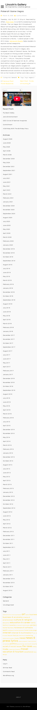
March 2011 (7, 567)
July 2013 (6, 469)
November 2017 (9, 339)
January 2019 (8, 288)
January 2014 (8, 453)
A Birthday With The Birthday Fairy (15, 128)
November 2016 (9, 382)
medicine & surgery (8, 638)
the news (27, 646)
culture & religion (23, 620)
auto (27, 614)
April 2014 (7, 441)
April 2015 (7, 425)
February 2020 (8, 241)
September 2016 (9, 390)
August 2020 (7, 217)
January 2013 (8, 492)
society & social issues (12, 646)
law (34, 633)
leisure (10, 635)
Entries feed (7, 667)
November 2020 (9, 209)
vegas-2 (31, 77)
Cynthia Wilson (22, 15)
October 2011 (8, 543)
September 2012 (9, 508)
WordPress (26, 706)
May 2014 (6, 437)
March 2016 (7, 414)
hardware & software (23, 628)
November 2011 (9, 539)
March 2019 (7, 280)
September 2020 (9, 213)
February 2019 (8, 284)
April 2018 (7, 319)
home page (33, 630)
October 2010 (8, 586)
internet (7, 633)
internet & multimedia (21, 633)
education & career (20, 622)
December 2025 (9, 158)
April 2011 (7, 563)
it (32, 633)
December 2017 (9, 335)
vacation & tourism (13, 652)
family (33, 622)
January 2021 (8, 202)
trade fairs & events (14, 649)
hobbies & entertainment (16, 630)
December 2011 (9, 535)
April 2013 (7, 480)
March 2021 (7, 194)
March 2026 (7, 154)
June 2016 (7, 402)
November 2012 (9, 500)
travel (24, 649)
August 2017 (7, 351)
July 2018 (6, 308)
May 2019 (6, 276)
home (26, 630)
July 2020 (6, 221)
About (18, 697)
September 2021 (9, 170)
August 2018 (7, 304)
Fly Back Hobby (8, 113)
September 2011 (9, 547)
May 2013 (6, 476)
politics (13, 644)
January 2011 (8, 575)
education (6, 622)
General (14, 77)
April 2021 (7, 190)
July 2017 (6, 355)
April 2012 (7, 523)
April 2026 (7, 151)
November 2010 (9, 582)
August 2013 (7, 465)
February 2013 (8, 488)
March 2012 (7, 527)
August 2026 (7, 139)
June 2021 (7, 182)
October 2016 (8, 386)
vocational (28, 652)
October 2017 (8, 343)
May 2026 (6, 147)
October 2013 (8, 461)
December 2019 (9, 249)
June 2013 (7, 472)
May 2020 (6, 229)
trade (5, 649)
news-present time (25, 641)
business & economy (13, 617)
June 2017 (7, 359)
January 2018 (8, 331)
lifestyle (15, 635)
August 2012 (7, 512)
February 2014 (8, 449)
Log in (5, 663)
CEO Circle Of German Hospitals (15, 120)
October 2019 (8, 257)
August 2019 (7, 264)
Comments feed (9, 671)
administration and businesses (12, 614)
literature (22, 635)
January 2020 (8, 245)
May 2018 (6, 315)
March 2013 (7, 484)
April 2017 (7, 366)
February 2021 (8, 198)
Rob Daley (10, 22)
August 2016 (7, 394)
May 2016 (6, 406)
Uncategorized (8, 605)
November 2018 (9, 292)
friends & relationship (23, 625)
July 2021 (6, 178)
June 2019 (7, 272)
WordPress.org (8, 675)
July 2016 (6, 398)
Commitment (7, 124)
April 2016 (7, 410)
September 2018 (9, 300)
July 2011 (6, 551)
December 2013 (9, 457)
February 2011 (8, 571)
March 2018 (7, 323)
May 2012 (6, 519)
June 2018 (7, 311)
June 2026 (7, 143)
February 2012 (8, 531)
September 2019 (9, 260)
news (22, 638)
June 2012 (7, 516)
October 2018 (8, 296)
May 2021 (6, 186)
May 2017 (6, 363)
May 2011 (6, 559)
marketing (29, 635)
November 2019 (9, 253)
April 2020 (7, 233)
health (5, 630)
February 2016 (8, 417)
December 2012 (9, 496)
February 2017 (8, 370)
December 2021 (9, 166)
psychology (21, 644)
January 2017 (8, 374)
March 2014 (7, 445)
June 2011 (7, 555)
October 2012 (8, 504)
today (35, 646)
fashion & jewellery (10, 625)
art (23, 614)
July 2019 (6, 268)
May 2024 (6, 162)
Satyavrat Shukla (16, 41)
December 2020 (9, 205)
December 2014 (9, 429)
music (17, 638)
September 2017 (9, 347)
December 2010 (9, 578)
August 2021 (7, 174)
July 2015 (6, 421)
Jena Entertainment (10, 116)
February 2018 (8, 327)
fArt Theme (10, 706)
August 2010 (7, 590)
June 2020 (7, 225)
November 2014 (9, 433)
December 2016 (9, 378)
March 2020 (7, 237)
